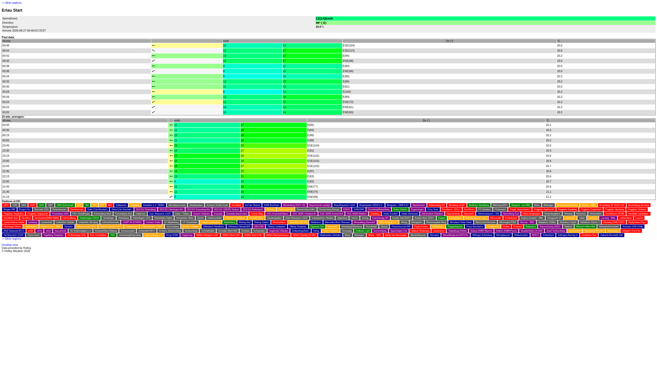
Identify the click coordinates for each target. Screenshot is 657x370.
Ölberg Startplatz (298, 226)
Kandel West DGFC (424, 218)
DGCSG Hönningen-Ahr (171, 209)
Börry (537, 205)
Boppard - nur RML (521, 205)
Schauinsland (127, 231)
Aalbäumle (121, 205)
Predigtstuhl (493, 226)
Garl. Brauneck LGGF (160, 213)
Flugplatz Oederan (637, 209)
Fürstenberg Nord (102, 213)
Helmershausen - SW (488, 213)
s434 (30, 231)
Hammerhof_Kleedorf (432, 213)
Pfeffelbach (438, 226)
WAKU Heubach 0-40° (207, 235)
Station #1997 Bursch (481, 231)
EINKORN (359, 209)
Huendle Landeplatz (235, 218)
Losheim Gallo (153, 222)
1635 (32, 205)
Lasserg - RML (608, 218)
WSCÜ (535, 235)
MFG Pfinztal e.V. (388, 222)
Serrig (316, 231)
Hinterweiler (595, 213)
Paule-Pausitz (421, 226)
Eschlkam (469, 209)
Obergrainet (131, 226)
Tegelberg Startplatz (53, 235)
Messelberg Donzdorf (364, 222)
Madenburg (229, 222)
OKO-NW (258, 226)
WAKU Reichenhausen (277, 235)
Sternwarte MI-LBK (593, 231)
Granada (218, 213)
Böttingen (548, 205)
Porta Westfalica (475, 226)
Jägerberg (342, 218)
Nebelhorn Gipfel (568, 222)
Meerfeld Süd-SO (298, 222)
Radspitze (531, 226)
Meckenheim (279, 222)
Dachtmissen (76, 209)
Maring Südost (261, 222)
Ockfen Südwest (191, 226)
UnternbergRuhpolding (130, 235)
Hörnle (200, 218)
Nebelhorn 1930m (547, 222)
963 (110, 205)
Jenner (354, 218)
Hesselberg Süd (511, 213)
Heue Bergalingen (531, 213)
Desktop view (10, 244)
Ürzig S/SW (172, 235)
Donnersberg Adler (306, 209)
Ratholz (568, 226)
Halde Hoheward (410, 213)
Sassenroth (60, 231)
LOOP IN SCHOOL (132, 222)
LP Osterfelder (190, 222)
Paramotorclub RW (401, 226)
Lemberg (32, 222)
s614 (48, 231)
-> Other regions (11, 238)
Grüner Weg (257, 213)
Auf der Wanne (252, 205)
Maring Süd (244, 222)
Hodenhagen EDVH (89, 218)
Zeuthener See (589, 235)
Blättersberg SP (437, 205)
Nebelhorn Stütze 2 (589, 222)
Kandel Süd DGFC (401, 218)
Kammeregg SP (380, 218)
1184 (14, 205)
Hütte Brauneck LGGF (297, 218)
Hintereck (581, 213)
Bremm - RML (589, 205)
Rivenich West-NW (585, 226)
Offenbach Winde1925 (239, 226)
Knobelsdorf (511, 218)
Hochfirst (26, 218)
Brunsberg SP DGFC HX (612, 205)
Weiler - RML (374, 235)
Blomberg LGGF (457, 205)
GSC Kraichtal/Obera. (277, 213)
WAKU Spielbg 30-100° (304, 235)
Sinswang (347, 231)
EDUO (346, 209)
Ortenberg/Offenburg (352, 226)
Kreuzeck (570, 218)
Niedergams (31, 226)
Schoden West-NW (227, 231)
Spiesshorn (438, 231)
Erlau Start (433, 209)
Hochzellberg (69, 218)
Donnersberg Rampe (329, 209)
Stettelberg (612, 231)
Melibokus (316, 222)
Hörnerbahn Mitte (184, 218)
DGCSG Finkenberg (146, 209)
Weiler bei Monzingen (396, 235)
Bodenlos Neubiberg (479, 205)
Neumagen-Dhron (12, 226)
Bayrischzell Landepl (319, 205)
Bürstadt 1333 (41, 209)
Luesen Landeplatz (210, 222)
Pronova (517, 226)
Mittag (404, 222)
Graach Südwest (201, 213)
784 (87, 205)
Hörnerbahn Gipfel (163, 218)
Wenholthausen (418, 235)
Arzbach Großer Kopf (217, 205)
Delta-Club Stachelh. (122, 209)
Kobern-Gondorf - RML (532, 218)
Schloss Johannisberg (170, 231)
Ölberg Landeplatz (277, 226)
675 (79, 205)
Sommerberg (380, 231)
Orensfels (332, 226)
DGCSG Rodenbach (253, 209)
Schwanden (259, 231)
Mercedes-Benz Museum (337, 222)
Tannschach (34, 235)
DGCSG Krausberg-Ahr (198, 209)
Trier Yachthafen (98, 235)
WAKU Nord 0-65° (231, 235)
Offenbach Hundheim (213, 226)
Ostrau (384, 226)
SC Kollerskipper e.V (80, 231)
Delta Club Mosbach (97, 209)
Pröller (506, 226)
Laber (582, 218)
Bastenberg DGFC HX (294, 205)
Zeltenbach (548, 235)
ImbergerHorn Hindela (322, 218)
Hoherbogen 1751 (141, 218)
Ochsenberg (173, 226)
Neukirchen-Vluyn (637, 222)
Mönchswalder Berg (436, 222)
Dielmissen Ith (286, 209)
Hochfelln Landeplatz (638, 213)
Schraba (245, 231)
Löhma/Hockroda (110, 222)
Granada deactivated (236, 213)
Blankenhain (419, 205)
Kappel (441, 218)
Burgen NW (9, 209)
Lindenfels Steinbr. (65, 222)
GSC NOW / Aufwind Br (304, 213)
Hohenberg (123, 218)
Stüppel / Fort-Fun (631, 231)
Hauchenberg (453, 213)
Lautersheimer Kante (14, 222)
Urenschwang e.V (153, 235)
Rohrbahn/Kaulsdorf (609, 226)
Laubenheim (626, 218)
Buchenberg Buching (638, 205)
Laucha (639, 218)
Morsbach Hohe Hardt (461, 222)
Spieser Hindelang (420, 231)
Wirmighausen (503, 235)
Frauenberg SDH (60, 213)
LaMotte (593, 218)
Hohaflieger (108, 218)
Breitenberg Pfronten (567, 205)
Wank (347, 235)
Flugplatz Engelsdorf (591, 209)
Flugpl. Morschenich (520, 209)
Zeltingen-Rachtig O (568, 235)
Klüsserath (495, 218)
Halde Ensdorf (390, 213)
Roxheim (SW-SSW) (633, 226)
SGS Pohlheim (330, 231)
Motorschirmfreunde (485, 222)
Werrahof (434, 235)
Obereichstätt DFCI (86, 226)
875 (102, 205)
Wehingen (359, 235)
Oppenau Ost (317, 226)
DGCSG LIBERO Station (226, 209)
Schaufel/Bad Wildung (106, 231)
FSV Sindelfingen (81, 213)
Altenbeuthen (196, 205)
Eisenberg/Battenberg (378, 209)
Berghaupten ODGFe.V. (371, 205)
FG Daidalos (484, 209)
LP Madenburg (171, 222)
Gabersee (140, 213)
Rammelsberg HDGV (550, 226)
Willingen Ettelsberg (482, 235)
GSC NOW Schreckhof (331, 213)
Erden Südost (400, 209)
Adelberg (134, 205)
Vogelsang (187, 235)
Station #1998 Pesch (506, 231)
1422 (23, 205)
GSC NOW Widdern (356, 213)
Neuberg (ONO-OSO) (613, 222)
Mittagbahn (416, 222)
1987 (50, 205)
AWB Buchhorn (271, 205)
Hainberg (375, 213)
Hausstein (469, 213)
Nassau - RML (527, 222)
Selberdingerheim (300, 231)
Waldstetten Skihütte (330, 235)
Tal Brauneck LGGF (13, 235)
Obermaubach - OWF (152, 226)
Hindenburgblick (552, 213)
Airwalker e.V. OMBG (153, 205)
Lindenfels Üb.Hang (88, 222)
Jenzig (365, 218)
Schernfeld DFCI (146, 231)
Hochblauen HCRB (615, 213)
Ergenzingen (417, 209)
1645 (41, 205)
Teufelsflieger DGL (77, 235)
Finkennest (500, 209)
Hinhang (568, 213)
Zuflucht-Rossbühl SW (611, 235)
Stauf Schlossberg (555, 231)
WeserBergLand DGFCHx (455, 235)
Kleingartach (455, 218)
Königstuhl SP (554, 218)
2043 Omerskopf (65, 205)
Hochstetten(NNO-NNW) (47, 218)
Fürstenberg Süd (123, 213)
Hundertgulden (274, 218)
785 (94, 205)
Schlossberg (191, 231)
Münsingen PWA (507, 222)
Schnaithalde (207, 231)
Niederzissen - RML (50, 226)
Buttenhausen (59, 209)
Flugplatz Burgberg (567, 209)
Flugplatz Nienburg (614, 209)
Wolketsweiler (521, 235)
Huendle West (256, 218)
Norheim (69, 226)
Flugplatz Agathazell (544, 209)
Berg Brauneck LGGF (344, 205)
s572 (39, 231)
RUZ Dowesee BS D (14, 231)
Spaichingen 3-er (398, 231)
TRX (112, 235)
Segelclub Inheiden (278, 231)
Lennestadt (46, 222)
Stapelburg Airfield (457, 231)
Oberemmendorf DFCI (111, 226)
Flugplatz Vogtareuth (38, 213)
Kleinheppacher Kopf (476, 218)
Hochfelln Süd (11, 218)
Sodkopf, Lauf (363, 231)
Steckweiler (574, 231)
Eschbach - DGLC (451, 209)
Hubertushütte (215, 218)
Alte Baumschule (177, 205)
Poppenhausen (455, 226)
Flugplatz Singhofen (13, 213)
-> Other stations (12, 2)
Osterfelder (371, 226)
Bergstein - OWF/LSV (398, 205)
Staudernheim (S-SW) (531, 231)
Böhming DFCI (500, 205)
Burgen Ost (24, 209)
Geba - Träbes (182, 213)
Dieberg (270, 209)
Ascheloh (236, 205)
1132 (6, 205)
